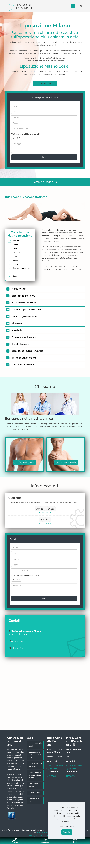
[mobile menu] (73, 6)
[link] (45, 289)
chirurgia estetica (33, 71)
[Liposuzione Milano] (20, 6)
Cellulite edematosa (35, 799)
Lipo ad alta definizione (35, 785)
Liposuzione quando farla (35, 764)
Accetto (66, 832)
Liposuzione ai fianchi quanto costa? (35, 755)
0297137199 (17, 641)
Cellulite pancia (35, 792)
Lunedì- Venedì (45, 508)
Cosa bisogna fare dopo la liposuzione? (35, 775)
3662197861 (17, 648)
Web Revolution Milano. (46, 833)
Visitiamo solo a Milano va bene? (25, 134)
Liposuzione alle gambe (35, 744)
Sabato (45, 519)
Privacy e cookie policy (38, 836)
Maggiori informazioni (66, 826)
